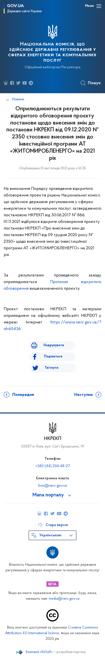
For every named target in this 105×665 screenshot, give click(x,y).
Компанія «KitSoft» (39, 652)
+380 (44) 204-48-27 (52, 466)
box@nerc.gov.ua (52, 486)
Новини (18, 99)
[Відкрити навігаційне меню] (98, 6)
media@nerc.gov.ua (64, 599)
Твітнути (51, 368)
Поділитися (53, 356)
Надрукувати (53, 345)
